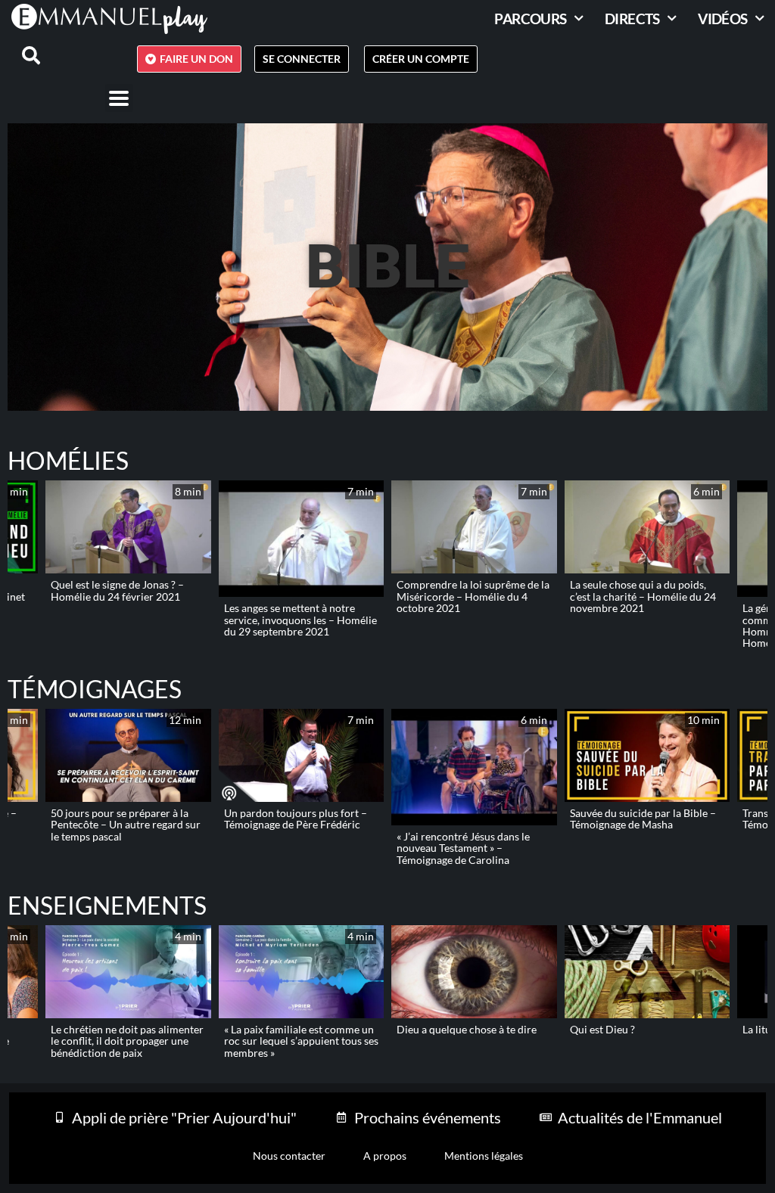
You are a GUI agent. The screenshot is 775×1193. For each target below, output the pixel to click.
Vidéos (722, 18)
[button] (119, 98)
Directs (632, 18)
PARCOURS (530, 18)
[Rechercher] (22, 55)
